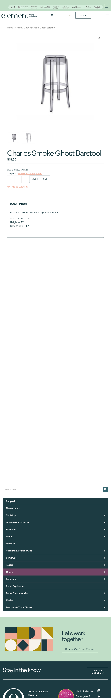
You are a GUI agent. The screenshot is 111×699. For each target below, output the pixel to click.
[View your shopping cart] (52, 15)
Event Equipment (15, 586)
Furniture (56, 579)
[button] (98, 38)
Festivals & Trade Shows (56, 607)
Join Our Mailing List (97, 671)
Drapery (10, 543)
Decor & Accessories (56, 593)
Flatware (56, 529)
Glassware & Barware (56, 522)
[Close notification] (106, 6)
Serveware (56, 557)
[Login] (69, 15)
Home (10, 27)
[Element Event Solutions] (19, 15)
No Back (21, 174)
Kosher (56, 600)
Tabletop (56, 515)
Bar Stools (30, 174)
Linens (56, 536)
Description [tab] (18, 204)
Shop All (10, 501)
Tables (56, 565)
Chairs (18, 27)
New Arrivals (12, 508)
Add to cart (39, 179)
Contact (83, 15)
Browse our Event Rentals (79, 649)
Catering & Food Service (56, 550)
